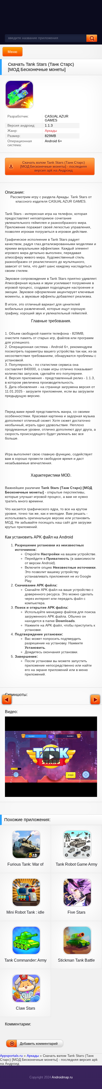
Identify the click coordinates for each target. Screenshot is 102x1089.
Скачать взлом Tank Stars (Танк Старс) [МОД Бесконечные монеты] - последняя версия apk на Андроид (53, 166)
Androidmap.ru (62, 1077)
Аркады (51, 131)
